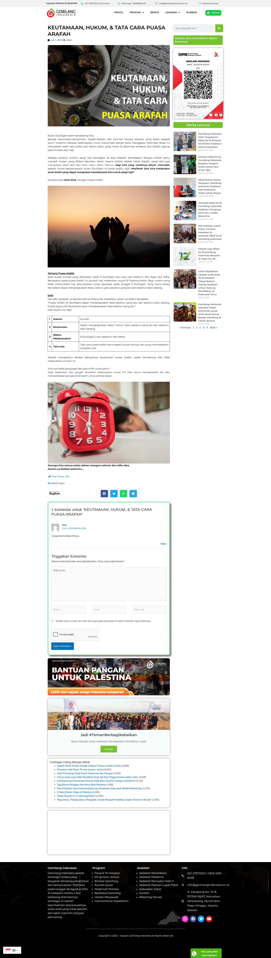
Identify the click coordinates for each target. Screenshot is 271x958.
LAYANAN (171, 12)
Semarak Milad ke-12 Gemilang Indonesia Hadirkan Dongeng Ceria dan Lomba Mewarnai (210, 209)
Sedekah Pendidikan (153, 873)
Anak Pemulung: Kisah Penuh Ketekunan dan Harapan (85, 773)
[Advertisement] (109, 833)
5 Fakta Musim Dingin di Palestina (74, 792)
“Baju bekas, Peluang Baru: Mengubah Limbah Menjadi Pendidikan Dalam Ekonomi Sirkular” (104, 799)
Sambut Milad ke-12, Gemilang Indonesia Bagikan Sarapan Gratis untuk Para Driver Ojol (209, 163)
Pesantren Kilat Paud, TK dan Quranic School (80, 769)
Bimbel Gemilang (106, 881)
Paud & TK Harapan (107, 873)
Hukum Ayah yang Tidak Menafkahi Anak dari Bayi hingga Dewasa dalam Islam (97, 777)
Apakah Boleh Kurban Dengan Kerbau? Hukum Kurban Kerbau (89, 765)
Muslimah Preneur (107, 889)
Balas (163, 543)
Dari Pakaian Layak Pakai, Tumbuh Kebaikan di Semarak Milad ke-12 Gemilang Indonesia (210, 232)
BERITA (154, 12)
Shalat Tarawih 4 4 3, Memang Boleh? (76, 796)
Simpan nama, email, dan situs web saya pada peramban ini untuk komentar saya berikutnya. (103, 621)
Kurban (144, 893)
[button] (104, 493)
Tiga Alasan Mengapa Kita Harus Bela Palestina (81, 784)
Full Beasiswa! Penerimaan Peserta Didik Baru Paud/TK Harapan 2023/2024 (96, 780)
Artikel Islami (58, 483)
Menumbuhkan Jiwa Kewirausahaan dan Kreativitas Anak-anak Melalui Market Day (99, 788)
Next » (213, 327)
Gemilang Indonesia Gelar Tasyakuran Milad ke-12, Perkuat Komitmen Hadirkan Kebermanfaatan (210, 140)
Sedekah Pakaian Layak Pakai (158, 885)
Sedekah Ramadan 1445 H (156, 881)
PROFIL (118, 12)
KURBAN (191, 12)
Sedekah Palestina (151, 877)
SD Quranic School (107, 877)
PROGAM (135, 12)
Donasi (109, 749)
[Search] (219, 28)
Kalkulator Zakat (150, 889)
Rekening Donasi (150, 897)
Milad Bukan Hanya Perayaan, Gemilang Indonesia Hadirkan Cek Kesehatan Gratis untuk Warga (209, 186)
